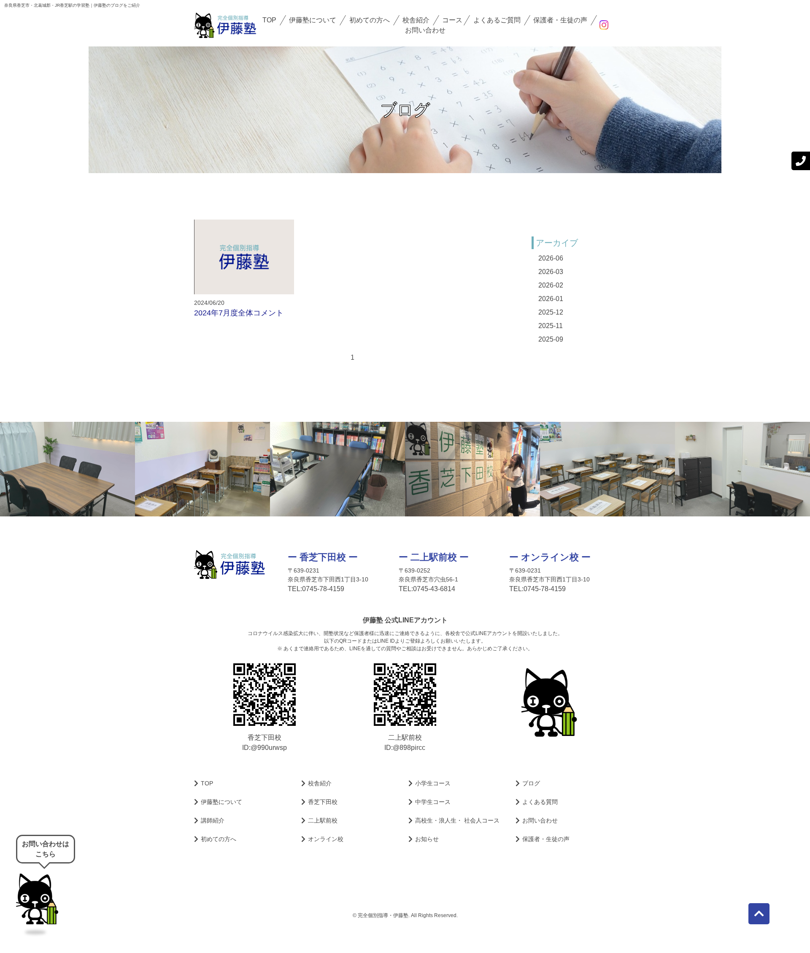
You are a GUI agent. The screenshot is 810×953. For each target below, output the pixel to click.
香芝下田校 (323, 801)
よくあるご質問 (497, 20)
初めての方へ (369, 20)
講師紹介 (212, 820)
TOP (269, 20)
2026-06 (550, 258)
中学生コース (433, 801)
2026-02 (550, 285)
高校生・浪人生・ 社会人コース (457, 820)
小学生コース (433, 783)
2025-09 (550, 339)
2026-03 (550, 271)
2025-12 (550, 312)
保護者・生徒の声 (560, 20)
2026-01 (550, 298)
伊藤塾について (312, 20)
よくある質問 (540, 801)
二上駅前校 (323, 820)
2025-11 (550, 325)
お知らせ (427, 839)
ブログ (531, 783)
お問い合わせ (425, 30)
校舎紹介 (415, 20)
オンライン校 (325, 839)
